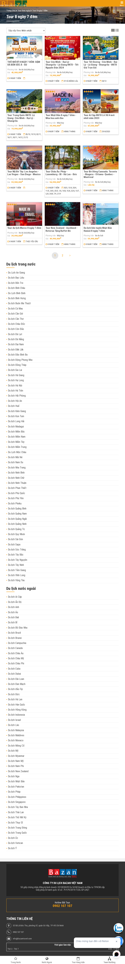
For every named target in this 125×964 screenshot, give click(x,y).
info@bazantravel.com (22, 939)
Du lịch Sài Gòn (15, 539)
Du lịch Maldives (16, 735)
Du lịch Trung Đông (17, 827)
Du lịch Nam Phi (16, 766)
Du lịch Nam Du (15, 462)
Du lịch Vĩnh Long (16, 575)
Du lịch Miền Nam (16, 436)
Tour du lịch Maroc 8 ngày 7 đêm (24, 227)
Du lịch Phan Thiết (17, 488)
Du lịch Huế (13, 405)
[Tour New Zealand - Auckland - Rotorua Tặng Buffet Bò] (62, 214)
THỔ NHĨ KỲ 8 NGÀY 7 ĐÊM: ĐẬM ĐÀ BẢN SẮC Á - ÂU (23, 63)
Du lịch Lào (13, 725)
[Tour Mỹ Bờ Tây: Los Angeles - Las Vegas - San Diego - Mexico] (24, 157)
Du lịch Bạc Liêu (16, 277)
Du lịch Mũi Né (15, 457)
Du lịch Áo (13, 612)
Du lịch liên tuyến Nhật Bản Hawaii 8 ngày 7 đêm (98, 229)
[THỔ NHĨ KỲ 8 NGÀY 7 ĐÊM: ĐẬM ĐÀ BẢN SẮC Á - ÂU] (24, 48)
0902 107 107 (18, 932)
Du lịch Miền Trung (17, 447)
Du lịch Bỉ (12, 622)
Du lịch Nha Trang (17, 467)
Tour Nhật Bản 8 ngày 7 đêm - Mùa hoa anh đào (61, 116)
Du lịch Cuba (14, 668)
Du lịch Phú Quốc (16, 493)
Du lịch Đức (14, 694)
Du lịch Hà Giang (16, 375)
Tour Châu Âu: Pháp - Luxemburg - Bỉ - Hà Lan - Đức (61, 173)
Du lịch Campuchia (17, 643)
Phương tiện (12, 69)
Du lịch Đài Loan (16, 679)
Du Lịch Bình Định (16, 293)
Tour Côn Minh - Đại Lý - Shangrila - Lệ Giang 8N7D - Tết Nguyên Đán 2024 (62, 64)
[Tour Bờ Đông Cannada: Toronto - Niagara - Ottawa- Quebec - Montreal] (100, 157)
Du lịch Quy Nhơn (16, 534)
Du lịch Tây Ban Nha (18, 807)
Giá (8, 72)
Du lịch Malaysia (16, 730)
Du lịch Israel (14, 720)
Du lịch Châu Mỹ (16, 658)
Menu (122, 5)
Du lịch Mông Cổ (16, 745)
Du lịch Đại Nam (16, 344)
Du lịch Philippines (17, 796)
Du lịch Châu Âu (15, 653)
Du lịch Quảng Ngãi (17, 518)
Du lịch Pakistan (16, 786)
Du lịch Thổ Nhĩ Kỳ (17, 817)
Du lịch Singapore (17, 802)
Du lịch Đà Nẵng (16, 339)
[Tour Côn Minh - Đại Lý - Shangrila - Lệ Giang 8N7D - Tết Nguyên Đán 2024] (62, 48)
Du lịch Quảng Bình (17, 508)
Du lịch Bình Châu (16, 288)
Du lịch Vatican (15, 843)
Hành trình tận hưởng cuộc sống (13, 5)
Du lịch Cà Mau (15, 308)
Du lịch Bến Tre (15, 282)
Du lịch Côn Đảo (16, 329)
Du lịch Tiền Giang (17, 570)
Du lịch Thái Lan (16, 812)
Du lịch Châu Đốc (16, 323)
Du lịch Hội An (15, 400)
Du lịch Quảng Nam (17, 513)
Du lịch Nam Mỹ (16, 761)
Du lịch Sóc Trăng (17, 549)
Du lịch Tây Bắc (15, 554)
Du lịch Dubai (14, 673)
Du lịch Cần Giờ (15, 313)
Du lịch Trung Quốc (17, 832)
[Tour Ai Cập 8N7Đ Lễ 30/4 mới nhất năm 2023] (100, 101)
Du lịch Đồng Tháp (17, 364)
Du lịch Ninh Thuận (17, 482)
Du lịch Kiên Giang (17, 411)
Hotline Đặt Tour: (62, 902)
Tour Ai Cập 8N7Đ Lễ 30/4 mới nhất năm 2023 (99, 116)
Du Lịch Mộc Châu (17, 452)
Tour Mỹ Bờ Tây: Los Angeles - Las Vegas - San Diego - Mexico (24, 173)
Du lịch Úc (13, 837)
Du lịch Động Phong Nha (20, 359)
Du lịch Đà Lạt (15, 334)
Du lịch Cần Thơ (16, 318)
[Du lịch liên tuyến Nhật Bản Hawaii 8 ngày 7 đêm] (100, 214)
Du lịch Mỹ (13, 750)
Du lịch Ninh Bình (16, 472)
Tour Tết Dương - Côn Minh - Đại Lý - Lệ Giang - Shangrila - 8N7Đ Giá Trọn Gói (100, 64)
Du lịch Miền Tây (16, 441)
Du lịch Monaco (15, 740)
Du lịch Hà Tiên (15, 390)
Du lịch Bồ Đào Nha (17, 627)
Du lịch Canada (15, 648)
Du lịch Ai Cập (15, 596)
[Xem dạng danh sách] (117, 30)
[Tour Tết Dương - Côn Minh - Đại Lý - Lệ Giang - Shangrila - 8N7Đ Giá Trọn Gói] (100, 48)
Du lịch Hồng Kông (17, 709)
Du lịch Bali (13, 617)
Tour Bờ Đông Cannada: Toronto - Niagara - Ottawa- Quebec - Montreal (100, 174)
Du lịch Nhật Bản (16, 781)
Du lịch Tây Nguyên (17, 559)
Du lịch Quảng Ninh (17, 523)
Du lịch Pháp (14, 791)
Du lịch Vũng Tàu (16, 580)
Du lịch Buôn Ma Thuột (19, 303)
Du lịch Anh (13, 607)
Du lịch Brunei (15, 638)
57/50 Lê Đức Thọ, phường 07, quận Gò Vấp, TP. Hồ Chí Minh (38, 925)
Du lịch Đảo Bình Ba (18, 354)
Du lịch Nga (13, 776)
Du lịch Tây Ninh (16, 564)
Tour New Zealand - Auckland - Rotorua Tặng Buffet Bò (61, 229)
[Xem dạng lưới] (113, 30)
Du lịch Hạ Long (16, 380)
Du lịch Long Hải (16, 421)
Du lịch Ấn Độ (14, 602)
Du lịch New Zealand (18, 771)
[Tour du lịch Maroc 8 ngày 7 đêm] (24, 214)
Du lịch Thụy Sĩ (15, 822)
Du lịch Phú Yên (16, 498)
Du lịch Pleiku (14, 503)
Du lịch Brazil (14, 632)
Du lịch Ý (12, 848)
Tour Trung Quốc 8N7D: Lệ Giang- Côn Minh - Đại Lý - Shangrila (21, 118)
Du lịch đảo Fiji (15, 689)
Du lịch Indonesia (16, 714)
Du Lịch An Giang (16, 272)
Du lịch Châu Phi (16, 663)
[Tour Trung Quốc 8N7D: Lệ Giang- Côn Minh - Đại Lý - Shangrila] (24, 101)
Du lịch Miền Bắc (16, 431)
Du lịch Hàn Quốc (16, 704)
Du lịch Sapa (14, 544)
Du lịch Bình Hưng (17, 298)
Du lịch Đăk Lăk (15, 349)
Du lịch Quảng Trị (16, 529)
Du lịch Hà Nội (15, 385)
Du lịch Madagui (16, 426)
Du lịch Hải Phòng (17, 395)
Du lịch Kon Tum (16, 416)
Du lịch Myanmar (16, 755)
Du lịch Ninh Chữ (16, 477)
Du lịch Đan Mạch (16, 684)
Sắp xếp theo (14, 30)
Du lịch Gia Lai (15, 370)
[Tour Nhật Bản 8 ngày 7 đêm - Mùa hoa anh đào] (62, 101)
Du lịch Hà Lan (15, 699)
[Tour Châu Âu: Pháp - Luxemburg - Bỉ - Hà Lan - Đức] (62, 157)
